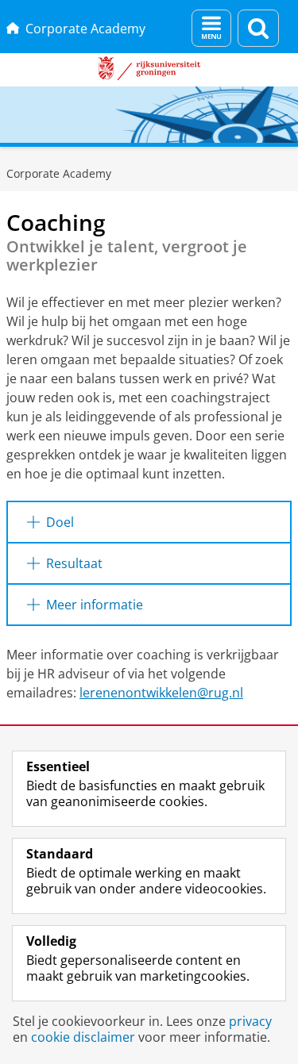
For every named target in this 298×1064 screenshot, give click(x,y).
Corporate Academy (85, 28)
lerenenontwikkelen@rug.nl (161, 692)
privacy (250, 1021)
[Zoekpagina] (258, 28)
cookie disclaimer (83, 1037)
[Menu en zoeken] (211, 28)
